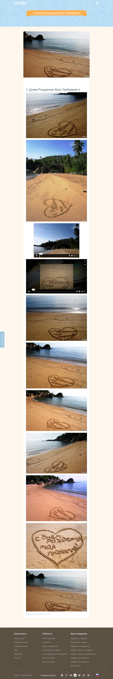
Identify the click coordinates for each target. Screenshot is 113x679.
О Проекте (47, 633)
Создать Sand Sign (21, 642)
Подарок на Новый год (80, 658)
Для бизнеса (76, 666)
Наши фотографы (21, 646)
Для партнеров (48, 662)
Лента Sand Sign (48, 638)
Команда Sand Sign (48, 675)
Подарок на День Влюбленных (83, 654)
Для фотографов (48, 658)
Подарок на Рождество (80, 662)
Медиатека (18, 654)
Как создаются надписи (51, 650)
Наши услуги (20, 633)
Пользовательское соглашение (54, 654)
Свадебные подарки (79, 638)
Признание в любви (79, 642)
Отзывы (17, 658)
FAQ (15, 650)
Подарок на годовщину (80, 646)
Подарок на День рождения (82, 650)
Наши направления (50, 646)
